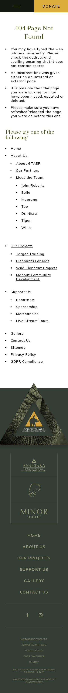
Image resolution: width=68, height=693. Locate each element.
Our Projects (22, 246)
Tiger (26, 220)
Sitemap (18, 347)
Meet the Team (29, 177)
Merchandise (27, 314)
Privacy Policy (23, 354)
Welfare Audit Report (34, 639)
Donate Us (25, 300)
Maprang (29, 199)
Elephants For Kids (32, 261)
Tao (24, 206)
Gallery (17, 333)
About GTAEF (28, 163)
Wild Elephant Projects (36, 268)
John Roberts (33, 185)
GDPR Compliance (27, 361)
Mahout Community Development (33, 277)
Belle (25, 192)
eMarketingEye (34, 682)
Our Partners (27, 170)
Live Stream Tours (32, 321)
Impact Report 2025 (34, 645)
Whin (26, 228)
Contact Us (21, 340)
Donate (51, 6)
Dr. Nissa (29, 213)
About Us (19, 155)
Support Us (21, 292)
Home (16, 148)
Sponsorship (27, 307)
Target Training (30, 254)
